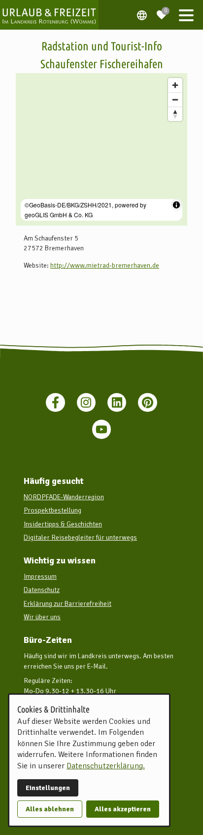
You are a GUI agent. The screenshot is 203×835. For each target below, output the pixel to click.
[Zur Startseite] (49, 15)
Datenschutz (42, 590)
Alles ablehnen (50, 809)
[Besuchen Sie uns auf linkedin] (116, 402)
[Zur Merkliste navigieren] (161, 11)
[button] (186, 15)
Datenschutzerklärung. (106, 766)
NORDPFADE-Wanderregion (64, 497)
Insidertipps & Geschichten (63, 524)
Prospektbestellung (52, 510)
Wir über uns (42, 617)
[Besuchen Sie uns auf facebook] (55, 402)
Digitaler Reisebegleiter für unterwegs (80, 537)
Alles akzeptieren (123, 809)
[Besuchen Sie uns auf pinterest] (147, 402)
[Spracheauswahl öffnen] (142, 15)
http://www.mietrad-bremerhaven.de (104, 265)
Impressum (40, 576)
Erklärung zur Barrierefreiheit (67, 603)
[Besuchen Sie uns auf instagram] (86, 402)
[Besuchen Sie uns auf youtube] (101, 429)
